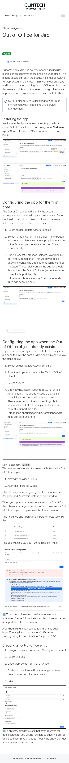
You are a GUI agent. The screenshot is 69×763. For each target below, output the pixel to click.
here (32, 282)
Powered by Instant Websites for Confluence (34, 758)
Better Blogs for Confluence (20, 15)
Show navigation (12, 28)
